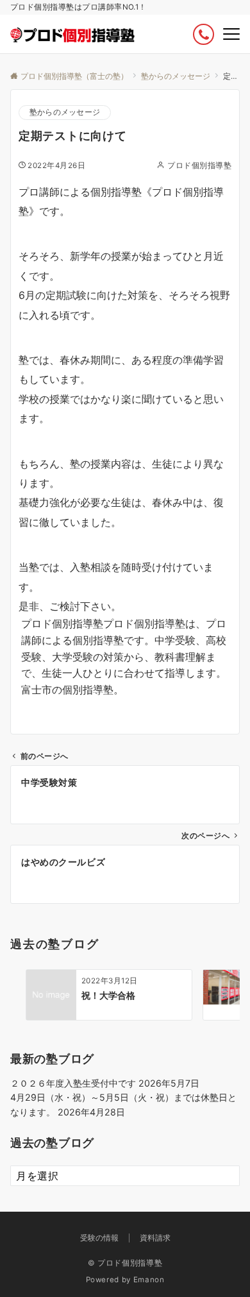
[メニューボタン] (231, 34)
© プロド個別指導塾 (125, 1263)
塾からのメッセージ (64, 112)
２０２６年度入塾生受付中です (73, 1083)
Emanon (149, 1279)
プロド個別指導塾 (199, 165)
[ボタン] (203, 34)
